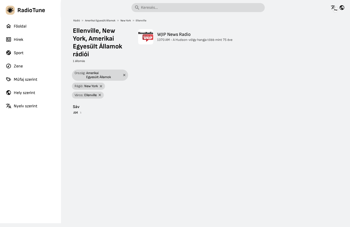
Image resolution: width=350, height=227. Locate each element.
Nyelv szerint (25, 106)
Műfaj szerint (25, 79)
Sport (19, 52)
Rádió (76, 20)
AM (75, 113)
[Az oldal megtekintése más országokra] (342, 7)
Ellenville (141, 20)
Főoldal (20, 26)
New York (125, 20)
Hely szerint (24, 92)
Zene (18, 66)
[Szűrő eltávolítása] (124, 75)
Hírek (18, 39)
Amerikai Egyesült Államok (100, 20)
